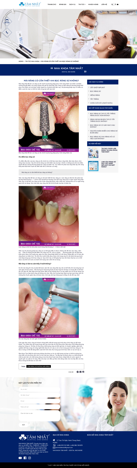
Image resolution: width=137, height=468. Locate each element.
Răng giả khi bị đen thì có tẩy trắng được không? (102, 120)
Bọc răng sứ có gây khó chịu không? (102, 126)
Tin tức (81, 4)
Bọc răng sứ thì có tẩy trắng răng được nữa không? (102, 114)
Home (21, 61)
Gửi (23, 425)
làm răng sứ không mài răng (38, 366)
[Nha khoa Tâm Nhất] (30, 4)
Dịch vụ (72, 4)
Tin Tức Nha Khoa (32, 61)
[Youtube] (20, 457)
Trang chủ (52, 4)
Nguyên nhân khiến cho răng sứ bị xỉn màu (104, 132)
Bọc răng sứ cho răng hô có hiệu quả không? (102, 137)
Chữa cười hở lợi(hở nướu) (101, 103)
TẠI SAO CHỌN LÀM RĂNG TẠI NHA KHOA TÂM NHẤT (109, 150)
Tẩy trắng (94, 99)
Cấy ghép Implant (97, 87)
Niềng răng (95, 95)
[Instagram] (29, 457)
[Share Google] (78, 371)
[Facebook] (25, 457)
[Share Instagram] (83, 371)
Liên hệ (104, 4)
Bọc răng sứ (95, 91)
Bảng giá (62, 4)
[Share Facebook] (80, 371)
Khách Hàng (93, 4)
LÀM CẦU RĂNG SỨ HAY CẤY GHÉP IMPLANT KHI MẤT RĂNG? (108, 164)
